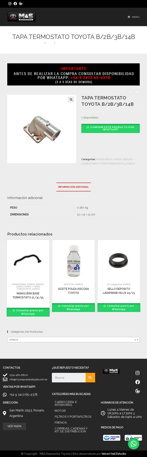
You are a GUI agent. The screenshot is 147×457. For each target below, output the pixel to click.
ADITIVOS (69, 284)
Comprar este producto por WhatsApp (112, 128)
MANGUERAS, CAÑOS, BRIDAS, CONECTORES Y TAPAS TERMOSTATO (28, 286)
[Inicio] (42, 42)
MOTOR (60, 411)
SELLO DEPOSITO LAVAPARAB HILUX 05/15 (119, 290)
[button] (71, 100)
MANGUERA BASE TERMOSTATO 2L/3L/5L (28, 295)
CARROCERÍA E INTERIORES (66, 403)
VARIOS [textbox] (72, 339)
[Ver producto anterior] (130, 92)
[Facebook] (137, 382)
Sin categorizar (114, 284)
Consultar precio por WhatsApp (29, 312)
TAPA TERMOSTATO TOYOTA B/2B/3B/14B (81, 42)
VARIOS (130, 163)
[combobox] (73, 339)
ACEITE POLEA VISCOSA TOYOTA (73, 290)
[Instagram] (137, 372)
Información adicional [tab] (73, 186)
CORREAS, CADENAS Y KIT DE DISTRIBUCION (71, 430)
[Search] (90, 377)
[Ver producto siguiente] (137, 92)
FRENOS (61, 422)
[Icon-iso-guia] (137, 391)
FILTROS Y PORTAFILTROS (73, 416)
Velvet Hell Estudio (113, 453)
